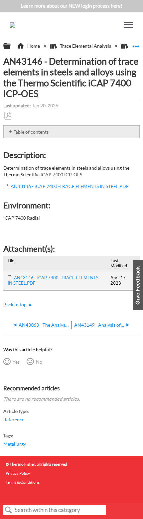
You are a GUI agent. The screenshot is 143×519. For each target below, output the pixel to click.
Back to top (15, 304)
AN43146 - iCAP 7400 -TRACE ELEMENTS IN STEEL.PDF (69, 186)
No (39, 362)
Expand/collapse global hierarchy (11, 46)
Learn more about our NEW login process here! (71, 6)
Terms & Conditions (23, 482)
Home (33, 46)
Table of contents (31, 132)
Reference (13, 419)
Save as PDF (7, 116)
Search (9, 510)
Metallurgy (14, 444)
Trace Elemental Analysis (85, 46)
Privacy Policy (18, 473)
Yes (16, 362)
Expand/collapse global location (136, 44)
